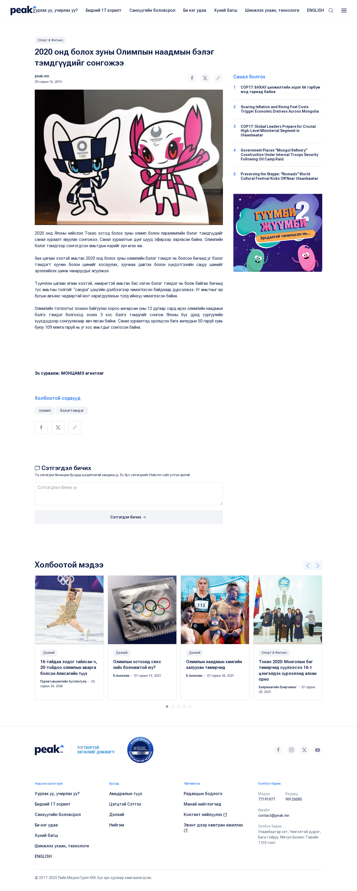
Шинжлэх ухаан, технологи (272, 10)
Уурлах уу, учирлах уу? (55, 10)
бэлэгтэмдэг (72, 410)
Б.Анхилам (121, 676)
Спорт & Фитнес (50, 40)
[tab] (167, 706)
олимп (45, 410)
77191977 (266, 799)
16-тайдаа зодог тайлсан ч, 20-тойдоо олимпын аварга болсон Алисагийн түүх (68, 667)
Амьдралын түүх (125, 793)
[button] (330, 10)
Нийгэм (116, 825)
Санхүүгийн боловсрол (152, 10)
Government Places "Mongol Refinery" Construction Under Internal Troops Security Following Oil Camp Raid (279, 154)
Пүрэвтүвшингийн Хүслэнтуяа (63, 681)
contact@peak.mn (273, 815)
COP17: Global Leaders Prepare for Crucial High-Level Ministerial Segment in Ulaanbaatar (278, 130)
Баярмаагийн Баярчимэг (278, 687)
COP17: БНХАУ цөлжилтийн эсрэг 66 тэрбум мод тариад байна (280, 89)
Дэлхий (49, 653)
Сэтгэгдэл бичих (126, 517)
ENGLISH (315, 10)
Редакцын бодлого (203, 793)
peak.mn (42, 76)
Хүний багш (225, 10)
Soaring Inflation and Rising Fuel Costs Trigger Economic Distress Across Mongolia (280, 109)
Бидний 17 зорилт (104, 10)
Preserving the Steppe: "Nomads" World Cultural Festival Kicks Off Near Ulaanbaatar (279, 176)
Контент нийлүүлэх (203, 814)
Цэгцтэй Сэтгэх (125, 804)
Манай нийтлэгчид (202, 804)
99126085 (293, 799)
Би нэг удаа (194, 10)
